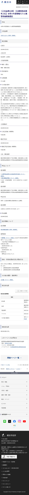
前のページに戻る (6, 364)
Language (5, 477)
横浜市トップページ (10, 368)
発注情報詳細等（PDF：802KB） (9, 229)
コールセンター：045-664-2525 (11, 468)
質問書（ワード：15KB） (8, 237)
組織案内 (5, 465)
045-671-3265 (8, 343)
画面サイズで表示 (24, 290)
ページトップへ (14, 373)
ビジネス (18, 368)
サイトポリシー (6, 484)
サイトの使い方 (6, 487)
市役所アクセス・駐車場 (9, 461)
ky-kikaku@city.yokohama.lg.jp (18, 346)
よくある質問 (6, 471)
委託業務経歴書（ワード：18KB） (10, 178)
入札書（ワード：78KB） (7, 279)
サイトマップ (6, 480)
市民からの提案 (6, 474)
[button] (18, 2)
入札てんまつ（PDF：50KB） (8, 35)
